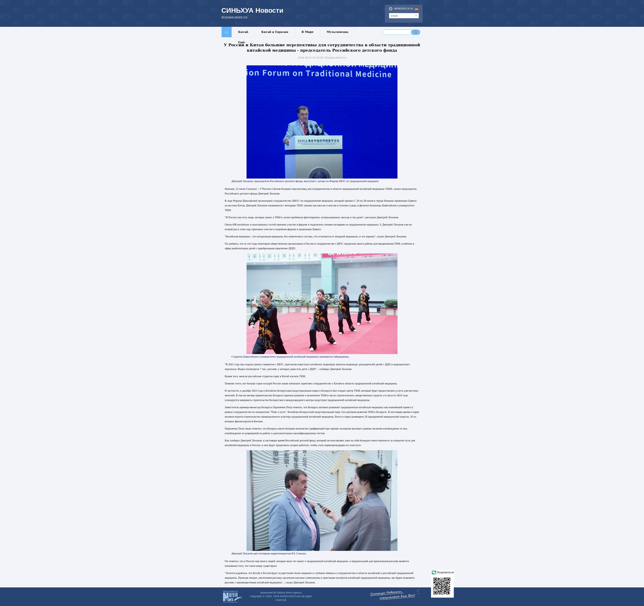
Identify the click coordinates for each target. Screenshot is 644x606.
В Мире (307, 32)
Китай (243, 32)
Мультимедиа (337, 32)
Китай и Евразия (274, 32)
